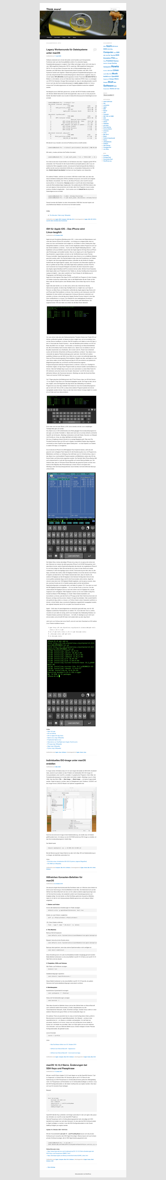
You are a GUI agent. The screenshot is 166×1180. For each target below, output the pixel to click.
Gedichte (105, 63)
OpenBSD (115, 76)
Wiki (69, 37)
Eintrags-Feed (107, 157)
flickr (116, 58)
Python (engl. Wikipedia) (54, 748)
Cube (115, 52)
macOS (48, 221)
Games (116, 61)
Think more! (53, 9)
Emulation (107, 58)
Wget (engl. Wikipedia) (53, 746)
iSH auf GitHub (51, 733)
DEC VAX (105, 55)
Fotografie (106, 120)
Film (113, 58)
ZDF (116, 88)
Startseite (49, 37)
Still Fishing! (106, 145)
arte (113, 46)
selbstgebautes (107, 142)
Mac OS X (72, 219)
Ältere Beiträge (50, 1167)
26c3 (104, 46)
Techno (112, 89)
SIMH (115, 82)
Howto (81, 752)
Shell (51, 221)
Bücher (105, 110)
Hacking (114, 63)
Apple (56, 219)
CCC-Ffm (110, 49)
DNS (114, 55)
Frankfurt (109, 61)
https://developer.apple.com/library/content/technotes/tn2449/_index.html (67, 1155)
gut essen (106, 125)
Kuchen (105, 70)
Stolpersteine (106, 88)
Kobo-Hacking (107, 127)
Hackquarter (107, 67)
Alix (104, 103)
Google (110, 63)
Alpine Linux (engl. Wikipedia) (55, 738)
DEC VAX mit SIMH (108, 116)
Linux (60, 752)
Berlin (116, 46)
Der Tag (110, 55)
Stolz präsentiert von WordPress (83, 1174)
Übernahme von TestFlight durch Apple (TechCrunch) (62, 742)
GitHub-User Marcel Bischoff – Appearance (63, 1048)
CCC (105, 49)
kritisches (106, 131)
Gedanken (106, 123)
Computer (63, 219)
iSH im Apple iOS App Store (55, 735)
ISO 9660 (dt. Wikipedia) (54, 863)
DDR (117, 52)
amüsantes (106, 105)
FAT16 (94, 219)
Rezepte (105, 82)
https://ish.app (51, 731)
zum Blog (106, 149)
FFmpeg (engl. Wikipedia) (54, 744)
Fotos (64, 37)
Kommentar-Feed (108, 159)
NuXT (109, 76)
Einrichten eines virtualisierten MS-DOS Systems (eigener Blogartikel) (67, 861)
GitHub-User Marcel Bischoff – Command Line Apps (65, 1053)
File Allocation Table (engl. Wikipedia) (60, 215)
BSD (60, 219)
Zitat (118, 88)
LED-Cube (110, 70)
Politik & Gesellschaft (109, 138)
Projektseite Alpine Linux (54, 740)
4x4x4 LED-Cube (107, 101)
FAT (92, 219)
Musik (115, 73)
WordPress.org (107, 161)
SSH (52, 1161)
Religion (112, 79)
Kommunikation (107, 129)
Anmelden (106, 155)
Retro (117, 79)
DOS (68, 219)
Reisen (105, 140)
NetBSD (105, 76)
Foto (104, 61)
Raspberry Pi (106, 79)
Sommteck (57, 37)
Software (64, 752)
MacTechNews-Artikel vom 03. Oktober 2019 (63, 1044)
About (74, 37)
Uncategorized (107, 147)
